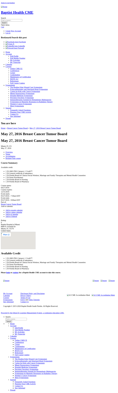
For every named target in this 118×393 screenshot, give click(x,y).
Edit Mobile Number (17, 58)
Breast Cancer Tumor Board (17, 128)
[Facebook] (96, 281)
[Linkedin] (112, 281)
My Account (7, 293)
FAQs (23, 300)
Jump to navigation (8, 3)
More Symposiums (17, 106)
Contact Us (14, 114)
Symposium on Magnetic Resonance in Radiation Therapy (31, 102)
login (8, 273)
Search (3, 18)
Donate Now (51, 281)
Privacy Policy (26, 296)
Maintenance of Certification (20, 77)
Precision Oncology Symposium (22, 98)
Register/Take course (13, 158)
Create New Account (13, 31)
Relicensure (14, 81)
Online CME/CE (16, 69)
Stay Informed (15, 116)
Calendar (9, 64)
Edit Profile (14, 56)
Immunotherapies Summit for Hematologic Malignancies (30, 100)
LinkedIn (21, 46)
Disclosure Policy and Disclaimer (33, 293)
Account (9, 54)
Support (8, 108)
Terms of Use (25, 298)
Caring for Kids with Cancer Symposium (25, 91)
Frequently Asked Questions (20, 110)
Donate (8, 118)
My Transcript (15, 62)
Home (8, 52)
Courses (8, 67)
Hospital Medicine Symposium (21, 96)
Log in (8, 33)
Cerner (12, 73)
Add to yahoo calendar (14, 212)
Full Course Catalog (17, 83)
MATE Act (14, 79)
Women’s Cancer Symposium (21, 104)
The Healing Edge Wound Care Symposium (26, 87)
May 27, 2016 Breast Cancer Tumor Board (45, 128)
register (16, 273)
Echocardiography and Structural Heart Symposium (29, 89)
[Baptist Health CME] (6, 281)
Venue (8, 154)
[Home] (4, 7)
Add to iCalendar (12, 214)
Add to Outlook (11, 216)
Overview (9, 152)
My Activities (15, 60)
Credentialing (15, 75)
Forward (20, 48)
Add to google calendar (14, 210)
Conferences (14, 71)
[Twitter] (104, 281)
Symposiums (10, 85)
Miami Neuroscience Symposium (22, 93)
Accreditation (10, 156)
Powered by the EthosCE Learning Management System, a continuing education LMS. (32, 313)
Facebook (22, 42)
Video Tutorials (34, 300)
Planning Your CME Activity (20, 112)
